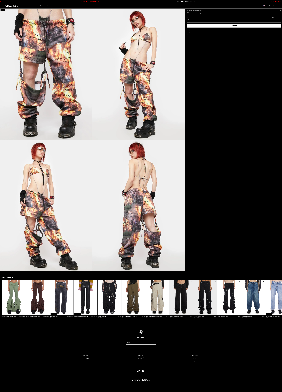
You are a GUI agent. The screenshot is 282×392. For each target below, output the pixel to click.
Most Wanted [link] (40, 5)
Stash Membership (194, 363)
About (194, 353)
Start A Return (85, 358)
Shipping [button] (189, 34)
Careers (194, 358)
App (194, 361)
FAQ (139, 353)
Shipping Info (140, 355)
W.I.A (188, 12)
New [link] (24, 5)
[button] (89, 1)
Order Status (85, 353)
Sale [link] (48, 5)
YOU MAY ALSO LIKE (7, 277)
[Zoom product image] (46, 74)
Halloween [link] (31, 5)
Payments (139, 358)
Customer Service (139, 360)
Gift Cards (194, 360)
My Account (85, 355)
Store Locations (194, 355)
